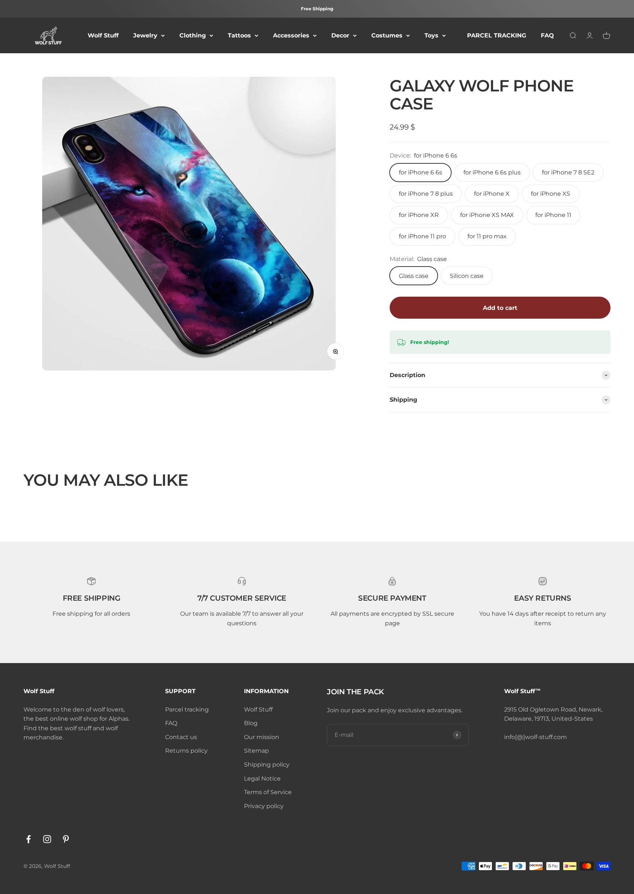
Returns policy (186, 750)
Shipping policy (266, 764)
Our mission (261, 737)
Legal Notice (262, 778)
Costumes (386, 35)
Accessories (291, 35)
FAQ (547, 35)
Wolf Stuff (103, 35)
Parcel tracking (187, 709)
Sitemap (256, 750)
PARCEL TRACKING (496, 35)
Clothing (192, 35)
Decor (340, 35)
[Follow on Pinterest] (66, 839)
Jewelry (145, 35)
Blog (251, 723)
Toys (431, 35)
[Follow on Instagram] (47, 839)
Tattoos (239, 35)
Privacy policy (264, 806)
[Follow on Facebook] (28, 839)
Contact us (181, 737)
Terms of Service (268, 792)
